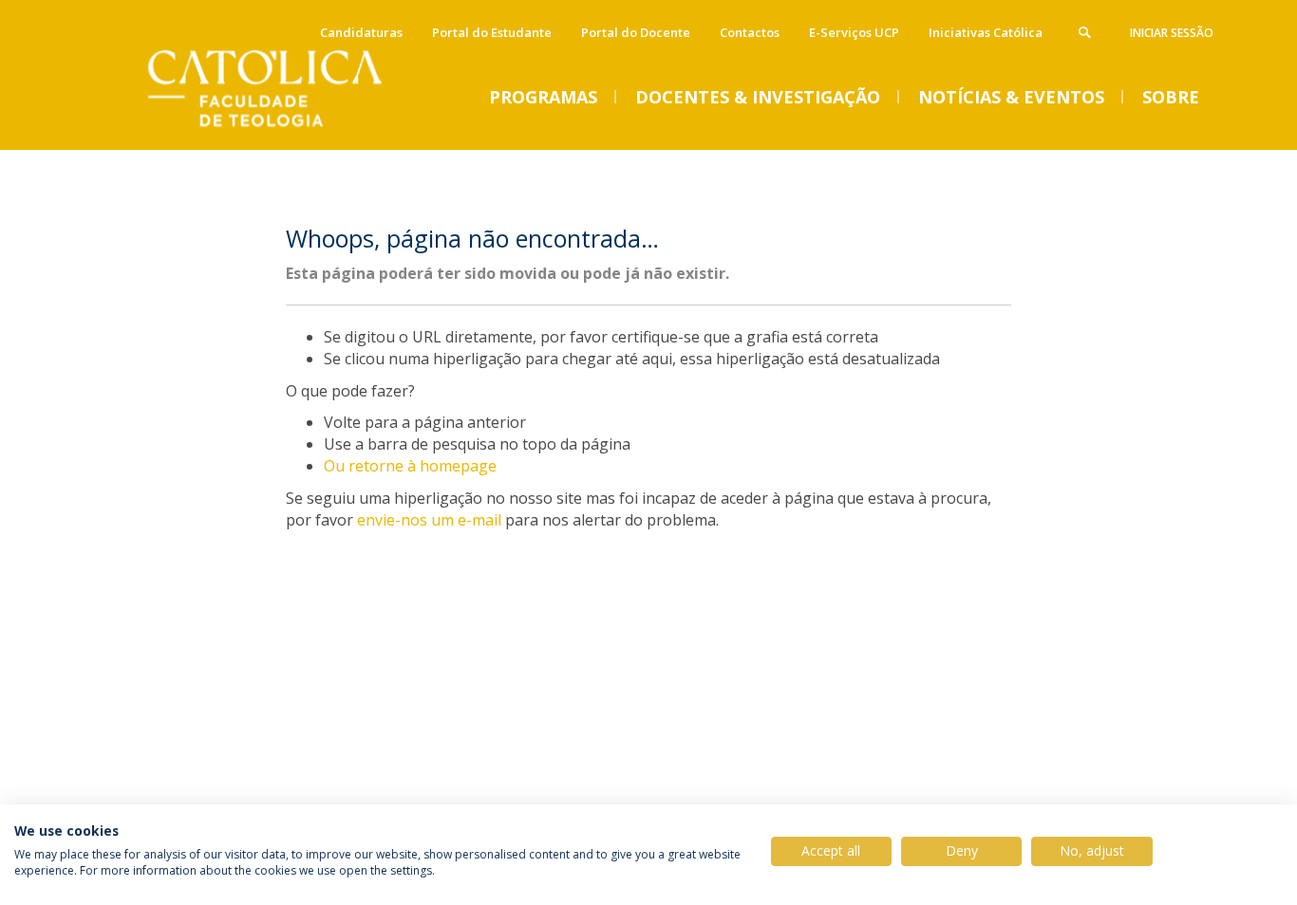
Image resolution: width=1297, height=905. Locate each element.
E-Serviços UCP (854, 32)
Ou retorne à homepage (410, 465)
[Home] (288, 130)
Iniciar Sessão (1171, 33)
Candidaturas (361, 32)
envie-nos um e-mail (429, 519)
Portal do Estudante (492, 32)
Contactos (750, 32)
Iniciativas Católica (986, 32)
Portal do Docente (635, 32)
